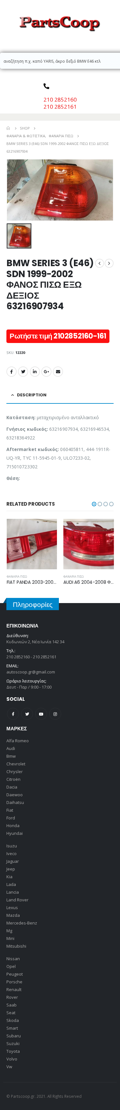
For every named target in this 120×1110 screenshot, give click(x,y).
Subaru (13, 1036)
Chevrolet (15, 764)
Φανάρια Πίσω (17, 576)
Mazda (13, 915)
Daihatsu (15, 802)
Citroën (13, 779)
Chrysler (14, 771)
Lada (11, 884)
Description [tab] (31, 395)
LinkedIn (35, 371)
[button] (94, 504)
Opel (11, 966)
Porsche (14, 982)
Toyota (13, 1051)
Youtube (41, 714)
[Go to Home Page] (8, 128)
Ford (10, 818)
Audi (10, 748)
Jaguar (12, 861)
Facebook (11, 371)
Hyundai (14, 833)
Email (58, 371)
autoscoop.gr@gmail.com (30, 672)
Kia (9, 877)
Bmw (11, 756)
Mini (10, 938)
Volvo (11, 1059)
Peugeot (14, 974)
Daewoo (14, 795)
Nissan (13, 958)
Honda (13, 825)
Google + (46, 371)
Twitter (23, 371)
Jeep (10, 869)
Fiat (9, 810)
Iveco (11, 853)
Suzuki (13, 1043)
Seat (10, 1012)
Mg (9, 931)
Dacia (11, 787)
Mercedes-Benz (21, 923)
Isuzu (11, 846)
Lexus (12, 907)
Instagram (55, 714)
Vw (9, 1066)
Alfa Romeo (17, 741)
